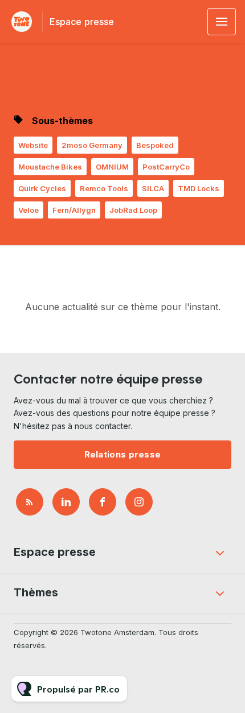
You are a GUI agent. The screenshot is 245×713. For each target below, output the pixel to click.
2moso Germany (92, 145)
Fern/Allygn (74, 210)
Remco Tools (104, 188)
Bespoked (155, 145)
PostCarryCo (166, 166)
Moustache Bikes (50, 166)
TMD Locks (198, 188)
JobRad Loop (133, 210)
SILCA (153, 188)
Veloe (28, 210)
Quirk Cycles (42, 188)
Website (33, 145)
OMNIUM (112, 166)
